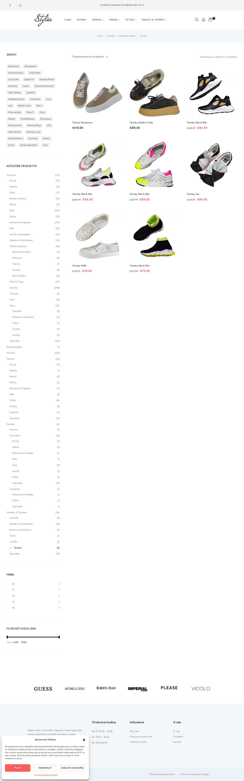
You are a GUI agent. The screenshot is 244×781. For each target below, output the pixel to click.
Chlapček (14, 489)
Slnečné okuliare (21, 252)
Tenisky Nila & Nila (197, 123)
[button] (84, 740)
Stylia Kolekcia (15, 138)
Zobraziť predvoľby (72, 768)
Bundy (12, 181)
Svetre (13, 376)
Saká (12, 193)
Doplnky (13, 412)
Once (42, 112)
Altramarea (30, 66)
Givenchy (12, 86)
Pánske (10, 359)
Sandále (16, 311)
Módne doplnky (18, 246)
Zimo (45, 145)
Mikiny (12, 204)
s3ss (49, 125)
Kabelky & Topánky (17, 512)
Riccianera (45, 119)
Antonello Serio (15, 73)
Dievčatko (14, 436)
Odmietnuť (44, 768)
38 (13, 596)
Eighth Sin (29, 79)
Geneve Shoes (47, 79)
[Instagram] (20, 5)
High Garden (14, 93)
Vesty (12, 300)
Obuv (12, 306)
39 (13, 602)
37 (13, 590)
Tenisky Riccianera (82, 123)
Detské (10, 424)
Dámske (11, 175)
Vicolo (11, 145)
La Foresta (35, 99)
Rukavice (17, 258)
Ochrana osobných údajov (46, 775)
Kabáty (13, 187)
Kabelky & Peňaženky (21, 240)
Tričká (12, 400)
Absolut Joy (13, 66)
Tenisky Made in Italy (141, 123)
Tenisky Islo (193, 194)
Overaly (13, 294)
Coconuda (13, 79)
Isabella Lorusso (16, 99)
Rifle (11, 228)
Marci (39, 106)
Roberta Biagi (34, 125)
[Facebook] (10, 5)
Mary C (30, 112)
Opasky (16, 270)
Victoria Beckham (28, 145)
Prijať (17, 768)
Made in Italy (24, 106)
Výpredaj (14, 341)
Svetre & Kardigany (19, 234)
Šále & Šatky (19, 276)
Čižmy (15, 323)
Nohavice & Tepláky (20, 222)
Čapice (16, 264)
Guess (26, 86)
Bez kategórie (14, 347)
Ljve (10, 106)
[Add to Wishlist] (118, 73)
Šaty (11, 210)
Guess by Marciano (44, 86)
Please (11, 119)
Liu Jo (48, 99)
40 (13, 608)
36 (13, 584)
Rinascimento (15, 125)
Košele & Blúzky (17, 198)
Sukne (12, 216)
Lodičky (16, 329)
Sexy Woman (14, 132)
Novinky (13, 288)
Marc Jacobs (14, 112)
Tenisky (16, 335)
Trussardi (32, 138)
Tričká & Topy (16, 282)
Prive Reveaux (28, 119)
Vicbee (46, 138)
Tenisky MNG (79, 266)
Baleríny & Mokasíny (23, 317)
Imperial (31, 93)
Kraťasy (13, 406)
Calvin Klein (34, 73)
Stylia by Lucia (33, 132)
